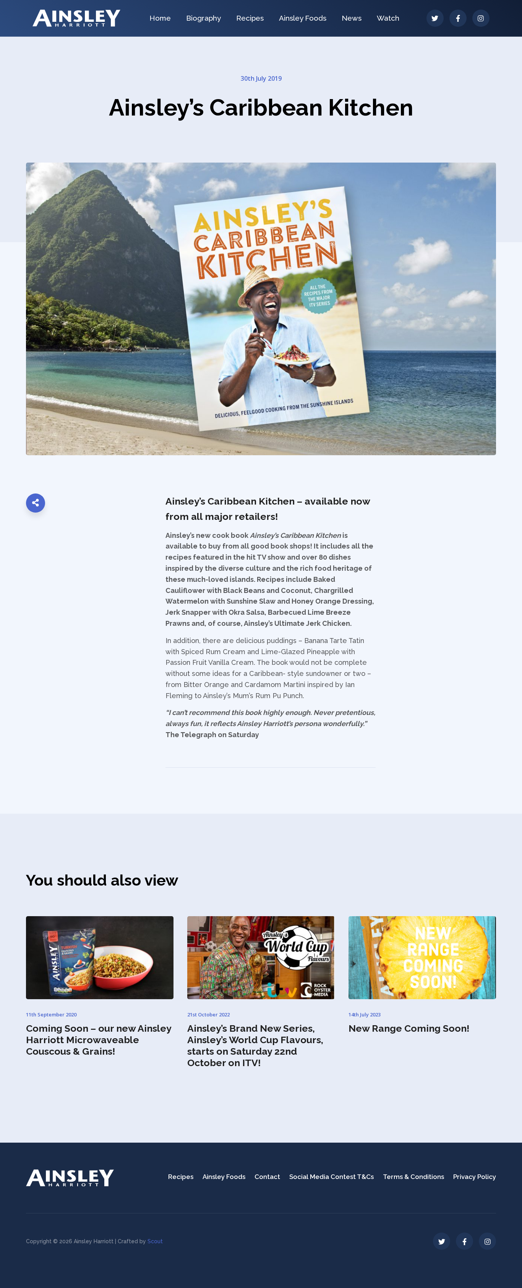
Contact (267, 1177)
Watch (388, 18)
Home (160, 18)
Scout (155, 1241)
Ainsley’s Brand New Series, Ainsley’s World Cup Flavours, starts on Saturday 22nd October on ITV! (255, 1045)
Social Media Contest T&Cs (331, 1177)
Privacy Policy (474, 1177)
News (352, 18)
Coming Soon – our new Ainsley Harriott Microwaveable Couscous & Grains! (98, 1040)
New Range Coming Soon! (409, 1028)
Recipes (250, 18)
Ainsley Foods (302, 18)
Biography (203, 18)
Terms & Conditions (413, 1177)
